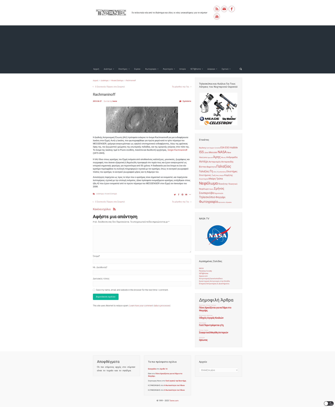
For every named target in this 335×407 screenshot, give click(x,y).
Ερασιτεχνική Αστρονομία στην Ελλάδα (214, 281)
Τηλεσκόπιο (207, 197)
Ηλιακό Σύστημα (117, 80)
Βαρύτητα (211, 167)
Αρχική (96, 69)
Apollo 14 (163, 369)
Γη (211, 171)
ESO (227, 147)
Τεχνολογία (218, 193)
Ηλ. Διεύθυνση (100, 267)
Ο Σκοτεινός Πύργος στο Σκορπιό (110, 87)
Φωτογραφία (150, 69)
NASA (222, 152)
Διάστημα (108, 69)
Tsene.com (173, 401)
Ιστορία (182, 69)
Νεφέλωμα (208, 183)
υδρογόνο (228, 202)
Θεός (217, 175)
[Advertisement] (167, 45)
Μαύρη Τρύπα (216, 178)
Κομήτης (228, 175)
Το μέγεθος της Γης (180, 87)
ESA (222, 147)
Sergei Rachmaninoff (177, 150)
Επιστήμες (123, 69)
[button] (329, 403)
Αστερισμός (215, 161)
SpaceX (210, 157)
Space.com (203, 276)
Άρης (216, 157)
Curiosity (217, 148)
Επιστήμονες (205, 175)
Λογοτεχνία (168, 69)
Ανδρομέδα (232, 157)
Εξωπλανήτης (221, 172)
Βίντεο (202, 166)
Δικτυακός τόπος (101, 278)
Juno (206, 152)
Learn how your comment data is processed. (150, 305)
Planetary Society (205, 271)
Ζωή (213, 175)
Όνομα (96, 256)
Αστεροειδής (227, 161)
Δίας (215, 172)
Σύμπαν (137, 69)
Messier (213, 152)
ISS (201, 152)
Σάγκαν (211, 189)
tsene (115, 101)
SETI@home (195, 69)
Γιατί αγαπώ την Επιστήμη (176, 381)
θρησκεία (221, 202)
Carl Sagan (210, 148)
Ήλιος (223, 157)
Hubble (234, 147)
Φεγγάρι (220, 197)
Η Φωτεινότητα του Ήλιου (174, 385)
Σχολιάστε (187, 101)
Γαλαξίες (204, 171)
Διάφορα (211, 69)
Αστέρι (203, 161)
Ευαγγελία (152, 369)
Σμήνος (219, 188)
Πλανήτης (223, 183)
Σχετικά (225, 69)
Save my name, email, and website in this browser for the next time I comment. (132, 290)
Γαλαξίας (223, 166)
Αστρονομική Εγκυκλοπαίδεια (210, 278)
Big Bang (202, 148)
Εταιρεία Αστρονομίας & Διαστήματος (214, 284)
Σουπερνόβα (206, 193)
